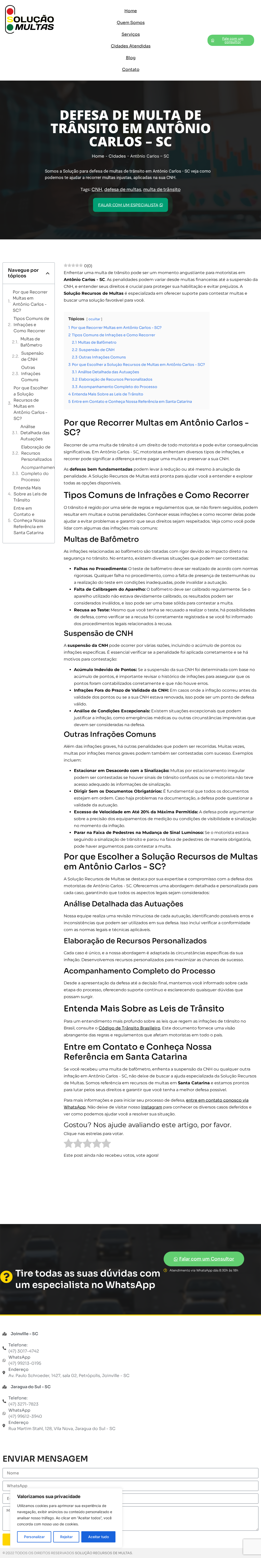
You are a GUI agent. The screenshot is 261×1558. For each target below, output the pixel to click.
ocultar (94, 319)
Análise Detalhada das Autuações (34, 433)
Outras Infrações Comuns (30, 373)
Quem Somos (131, 22)
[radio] (68, 1144)
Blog (131, 57)
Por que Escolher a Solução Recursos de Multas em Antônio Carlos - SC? (31, 403)
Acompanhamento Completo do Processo (40, 473)
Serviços (131, 34)
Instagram (151, 1107)
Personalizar (34, 1537)
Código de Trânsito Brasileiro (129, 1028)
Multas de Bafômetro (31, 342)
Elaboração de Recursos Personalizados (36, 453)
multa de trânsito (161, 189)
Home (130, 11)
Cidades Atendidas (131, 46)
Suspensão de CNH (32, 356)
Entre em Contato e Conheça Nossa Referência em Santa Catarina (30, 520)
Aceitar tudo (98, 1537)
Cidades (117, 156)
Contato (130, 69)
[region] (66, 1518)
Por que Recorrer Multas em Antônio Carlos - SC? (30, 301)
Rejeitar (66, 1537)
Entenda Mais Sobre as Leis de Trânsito (30, 494)
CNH (97, 189)
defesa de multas (122, 189)
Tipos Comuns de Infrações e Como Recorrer (31, 324)
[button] (47, 273)
